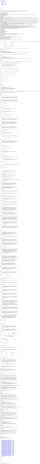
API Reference (5, 3)
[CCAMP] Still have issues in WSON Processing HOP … (6, 440)
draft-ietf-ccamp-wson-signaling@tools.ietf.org (11, 52)
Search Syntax (2, 3)
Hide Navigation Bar (3, 456)
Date (1, 7)
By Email (6, 463)
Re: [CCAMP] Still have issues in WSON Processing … (6, 441)
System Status (8, 463)
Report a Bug (3, 463)
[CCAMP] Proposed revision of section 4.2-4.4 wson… (6, 448)
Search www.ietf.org (3, 1)
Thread (2, 9)
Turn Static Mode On (5, 4)
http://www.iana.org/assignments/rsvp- (10, 361)
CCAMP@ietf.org (2, 437)
